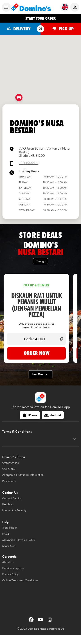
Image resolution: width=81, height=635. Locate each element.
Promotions (9, 481)
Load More (37, 374)
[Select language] (64, 7)
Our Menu (8, 469)
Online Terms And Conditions (20, 580)
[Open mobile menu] (6, 7)
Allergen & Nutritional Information (23, 475)
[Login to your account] (74, 7)
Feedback (8, 504)
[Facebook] (31, 621)
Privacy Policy (10, 574)
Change (40, 261)
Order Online (10, 463)
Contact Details (11, 498)
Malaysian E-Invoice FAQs (18, 540)
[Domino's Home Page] (31, 7)
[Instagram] (50, 621)
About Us (8, 562)
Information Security (14, 510)
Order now (37, 353)
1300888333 (28, 163)
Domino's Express (13, 568)
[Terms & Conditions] (74, 439)
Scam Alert (9, 546)
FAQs (5, 534)
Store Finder (9, 527)
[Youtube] (41, 621)
